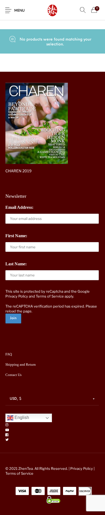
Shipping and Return (20, 364)
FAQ (8, 354)
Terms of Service (50, 296)
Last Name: (16, 264)
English (21, 417)
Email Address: (19, 207)
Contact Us (13, 375)
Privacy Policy (16, 296)
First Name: (16, 235)
